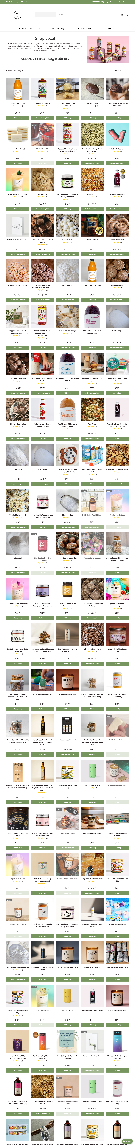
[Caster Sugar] (117, 316)
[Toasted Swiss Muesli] (17, 500)
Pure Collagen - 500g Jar (42, 694)
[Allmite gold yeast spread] (92, 818)
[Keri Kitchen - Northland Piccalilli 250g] (117, 680)
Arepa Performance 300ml (92, 1010)
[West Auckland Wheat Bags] (117, 952)
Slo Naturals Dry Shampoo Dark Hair (42, 1057)
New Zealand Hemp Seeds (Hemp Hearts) (92, 150)
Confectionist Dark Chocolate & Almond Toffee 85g (42, 650)
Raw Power (92, 424)
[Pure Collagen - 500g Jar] (42, 680)
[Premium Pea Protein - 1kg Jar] (92, 364)
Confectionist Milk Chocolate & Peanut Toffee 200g (92, 695)
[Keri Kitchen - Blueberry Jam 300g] (117, 1086)
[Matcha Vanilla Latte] (92, 771)
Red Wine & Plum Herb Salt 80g (18, 1011)
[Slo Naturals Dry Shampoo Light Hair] (117, 1041)
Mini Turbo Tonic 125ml (92, 285)
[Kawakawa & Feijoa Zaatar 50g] (67, 771)
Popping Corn (92, 194)
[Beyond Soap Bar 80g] (17, 134)
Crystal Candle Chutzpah (17, 194)
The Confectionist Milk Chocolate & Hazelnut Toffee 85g (18, 696)
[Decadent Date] (92, 89)
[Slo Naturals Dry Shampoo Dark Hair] (42, 1041)
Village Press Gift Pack (67, 740)
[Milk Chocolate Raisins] (92, 634)
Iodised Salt (17, 558)
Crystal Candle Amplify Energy (117, 605)
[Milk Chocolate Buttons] (17, 409)
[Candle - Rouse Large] (67, 680)
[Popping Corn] (92, 179)
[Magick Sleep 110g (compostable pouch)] (17, 1041)
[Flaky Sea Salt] (67, 500)
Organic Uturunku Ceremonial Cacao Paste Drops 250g (17, 786)
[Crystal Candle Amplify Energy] (117, 589)
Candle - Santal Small (18, 924)
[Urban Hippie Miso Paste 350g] (117, 634)
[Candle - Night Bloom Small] (67, 864)
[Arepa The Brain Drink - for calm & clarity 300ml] (117, 409)
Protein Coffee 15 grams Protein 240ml (67, 650)
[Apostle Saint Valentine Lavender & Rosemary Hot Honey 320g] (42, 316)
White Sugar (42, 469)
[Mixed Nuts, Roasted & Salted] (117, 455)
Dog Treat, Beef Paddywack (92, 879)
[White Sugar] (42, 455)
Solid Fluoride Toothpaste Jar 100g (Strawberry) (43, 516)
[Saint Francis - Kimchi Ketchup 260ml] (42, 409)
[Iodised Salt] (17, 543)
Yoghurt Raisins (68, 240)
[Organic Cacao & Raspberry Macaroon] (117, 89)
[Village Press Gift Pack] (67, 725)
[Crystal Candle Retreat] (117, 909)
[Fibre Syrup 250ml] (67, 818)
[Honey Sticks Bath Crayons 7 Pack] (92, 455)
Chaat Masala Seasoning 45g (92, 1144)
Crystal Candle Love (117, 515)
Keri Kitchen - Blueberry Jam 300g (117, 1102)
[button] (127, 15)
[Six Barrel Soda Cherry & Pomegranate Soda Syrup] (17, 1086)
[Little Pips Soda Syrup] (117, 179)
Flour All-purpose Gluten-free (17, 967)
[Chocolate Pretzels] (117, 225)
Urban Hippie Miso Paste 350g (117, 650)
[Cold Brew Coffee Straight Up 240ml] (42, 952)
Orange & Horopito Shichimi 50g (117, 880)
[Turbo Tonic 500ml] (17, 89)
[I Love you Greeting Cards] (92, 1041)
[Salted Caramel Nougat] (67, 316)
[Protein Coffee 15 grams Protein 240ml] (67, 634)
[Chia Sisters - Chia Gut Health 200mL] (67, 364)
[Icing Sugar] (17, 455)
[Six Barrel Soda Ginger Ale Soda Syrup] (117, 1130)
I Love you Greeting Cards (92, 1056)
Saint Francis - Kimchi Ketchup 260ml (42, 425)
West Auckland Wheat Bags (117, 967)
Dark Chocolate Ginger (17, 378)
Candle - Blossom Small (117, 785)
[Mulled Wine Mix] (42, 134)
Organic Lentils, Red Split (17, 285)
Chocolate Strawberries (67, 558)
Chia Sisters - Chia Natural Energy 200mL (67, 425)
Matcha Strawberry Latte (92, 1101)
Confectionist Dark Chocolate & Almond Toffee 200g (18, 741)
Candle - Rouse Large (67, 694)
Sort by (9, 71)
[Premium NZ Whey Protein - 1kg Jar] (42, 364)
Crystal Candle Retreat (117, 924)
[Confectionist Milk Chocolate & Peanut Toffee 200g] (92, 680)
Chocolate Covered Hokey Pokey (43, 241)
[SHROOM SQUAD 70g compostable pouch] (42, 864)
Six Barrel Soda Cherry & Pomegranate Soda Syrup (17, 1102)
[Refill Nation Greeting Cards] (17, 225)
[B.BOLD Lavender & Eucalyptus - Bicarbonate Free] (42, 589)
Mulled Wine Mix (42, 149)
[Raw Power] (92, 409)
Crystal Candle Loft (17, 879)
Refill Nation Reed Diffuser (92, 515)
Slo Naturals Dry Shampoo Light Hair (117, 1057)
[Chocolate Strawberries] (67, 543)
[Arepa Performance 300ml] (92, 996)
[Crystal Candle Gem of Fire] (17, 589)
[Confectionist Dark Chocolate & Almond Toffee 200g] (17, 725)
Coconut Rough (117, 285)
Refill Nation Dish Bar (117, 740)
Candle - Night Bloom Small (67, 879)
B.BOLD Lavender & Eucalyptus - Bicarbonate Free (42, 606)
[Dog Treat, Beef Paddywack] (92, 864)
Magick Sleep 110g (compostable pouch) (18, 1057)
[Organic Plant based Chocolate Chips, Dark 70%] (42, 270)
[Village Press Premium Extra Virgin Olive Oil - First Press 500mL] (42, 771)
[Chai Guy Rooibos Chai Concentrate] (42, 543)
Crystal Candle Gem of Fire (18, 604)
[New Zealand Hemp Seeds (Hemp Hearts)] (92, 134)
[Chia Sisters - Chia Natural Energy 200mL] (67, 409)
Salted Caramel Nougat (67, 331)
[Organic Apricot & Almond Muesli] (42, 1086)
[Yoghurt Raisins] (67, 225)
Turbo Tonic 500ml (18, 103)
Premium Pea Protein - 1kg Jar (92, 380)
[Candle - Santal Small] (17, 909)
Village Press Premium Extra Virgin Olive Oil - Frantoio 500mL (42, 742)
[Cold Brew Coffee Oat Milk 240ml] (92, 909)
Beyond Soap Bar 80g (17, 149)
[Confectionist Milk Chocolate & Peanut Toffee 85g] (117, 543)
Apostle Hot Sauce (43, 103)
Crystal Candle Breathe (42, 1010)
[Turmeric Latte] (67, 996)
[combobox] (73, 14)
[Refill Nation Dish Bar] (117, 725)
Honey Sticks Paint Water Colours (117, 834)
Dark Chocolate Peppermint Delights (92, 605)
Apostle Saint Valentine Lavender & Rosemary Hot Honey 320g (43, 333)
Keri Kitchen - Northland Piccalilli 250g (117, 695)
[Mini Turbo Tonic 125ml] (92, 270)
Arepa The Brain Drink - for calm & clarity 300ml (117, 425)
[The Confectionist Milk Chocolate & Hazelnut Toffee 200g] (92, 725)
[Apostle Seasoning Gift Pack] (17, 1130)
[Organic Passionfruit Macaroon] (67, 89)
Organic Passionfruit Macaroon (67, 104)
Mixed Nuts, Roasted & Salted (117, 469)
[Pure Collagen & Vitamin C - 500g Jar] (67, 1041)
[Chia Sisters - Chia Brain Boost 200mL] (92, 316)
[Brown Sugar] (42, 179)
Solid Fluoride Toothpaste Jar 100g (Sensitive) (67, 925)
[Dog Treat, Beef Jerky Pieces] (42, 1130)
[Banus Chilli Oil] (92, 225)
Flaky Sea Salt (67, 515)
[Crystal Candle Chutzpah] (17, 179)
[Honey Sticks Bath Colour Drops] (117, 364)
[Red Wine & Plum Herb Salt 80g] (17, 996)
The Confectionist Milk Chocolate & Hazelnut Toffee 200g (92, 742)
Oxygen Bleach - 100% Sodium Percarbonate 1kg (17, 332)
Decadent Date (92, 103)
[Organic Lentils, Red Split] (17, 270)
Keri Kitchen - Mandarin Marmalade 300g (43, 925)
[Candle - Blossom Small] (117, 771)
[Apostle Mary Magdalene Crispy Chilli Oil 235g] (67, 134)
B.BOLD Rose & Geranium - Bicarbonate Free (42, 834)
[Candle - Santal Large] (92, 952)
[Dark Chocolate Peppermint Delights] (92, 589)
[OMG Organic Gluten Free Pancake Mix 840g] (67, 455)
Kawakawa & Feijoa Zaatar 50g (67, 786)
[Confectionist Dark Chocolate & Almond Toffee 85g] (42, 634)
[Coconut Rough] (117, 270)
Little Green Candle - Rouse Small (67, 1102)
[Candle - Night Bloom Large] (67, 952)
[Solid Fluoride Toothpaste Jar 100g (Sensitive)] (67, 909)
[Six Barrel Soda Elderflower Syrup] (67, 1130)
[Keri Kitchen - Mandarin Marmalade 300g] (42, 909)
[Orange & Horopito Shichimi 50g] (117, 864)
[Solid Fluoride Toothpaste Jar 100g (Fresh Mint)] (67, 179)
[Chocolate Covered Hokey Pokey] (42, 225)
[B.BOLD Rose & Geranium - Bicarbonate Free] (42, 818)
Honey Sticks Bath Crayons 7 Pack (92, 470)
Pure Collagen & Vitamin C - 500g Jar (67, 1057)
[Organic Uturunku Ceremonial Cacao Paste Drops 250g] (17, 771)
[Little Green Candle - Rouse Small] (67, 1086)
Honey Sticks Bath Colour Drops (117, 380)
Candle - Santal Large (92, 967)
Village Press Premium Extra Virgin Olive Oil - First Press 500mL (42, 787)
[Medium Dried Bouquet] (92, 543)
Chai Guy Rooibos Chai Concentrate (42, 559)
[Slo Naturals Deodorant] (117, 134)
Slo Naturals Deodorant (117, 149)
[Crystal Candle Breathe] (42, 996)
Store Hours (122, 2)
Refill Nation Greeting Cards (17, 240)
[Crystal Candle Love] (117, 500)
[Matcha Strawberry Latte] (92, 1086)
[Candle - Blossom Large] (117, 996)
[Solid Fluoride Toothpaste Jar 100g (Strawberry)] (42, 500)
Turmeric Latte (67, 1010)
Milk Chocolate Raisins (92, 649)
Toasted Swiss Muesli (17, 515)
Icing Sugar (18, 469)
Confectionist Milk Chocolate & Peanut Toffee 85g (117, 559)
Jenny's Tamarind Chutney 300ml (18, 834)
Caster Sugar (117, 331)
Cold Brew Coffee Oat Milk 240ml (92, 925)
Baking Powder (67, 285)
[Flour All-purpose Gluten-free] (17, 952)
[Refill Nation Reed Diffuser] (92, 500)
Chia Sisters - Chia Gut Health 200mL (67, 380)
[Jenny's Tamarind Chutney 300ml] (17, 818)
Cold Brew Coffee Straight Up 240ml (42, 968)
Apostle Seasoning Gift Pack (17, 1144)
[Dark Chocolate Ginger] (17, 364)
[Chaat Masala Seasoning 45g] (92, 1130)
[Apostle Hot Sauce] (42, 89)
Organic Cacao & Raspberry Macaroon (117, 104)
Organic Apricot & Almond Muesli (42, 1102)
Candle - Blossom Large (117, 1010)
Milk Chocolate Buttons (18, 424)
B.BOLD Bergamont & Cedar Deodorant (17, 650)
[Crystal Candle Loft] (17, 864)
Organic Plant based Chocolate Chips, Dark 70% (42, 286)
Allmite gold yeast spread (92, 833)
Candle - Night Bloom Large (67, 967)
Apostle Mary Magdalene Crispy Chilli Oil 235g (67, 150)
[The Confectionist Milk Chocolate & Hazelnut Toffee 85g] (17, 680)
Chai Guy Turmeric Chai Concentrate (67, 605)
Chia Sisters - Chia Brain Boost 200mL (92, 332)
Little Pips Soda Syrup (117, 194)
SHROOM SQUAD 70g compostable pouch (42, 880)
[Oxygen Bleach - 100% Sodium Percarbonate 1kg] (17, 316)
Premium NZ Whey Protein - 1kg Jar (42, 380)
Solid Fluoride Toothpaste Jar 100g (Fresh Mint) (67, 195)
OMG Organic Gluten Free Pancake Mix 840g (67, 470)
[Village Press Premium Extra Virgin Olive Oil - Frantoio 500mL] (42, 725)
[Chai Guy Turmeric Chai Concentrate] (67, 589)
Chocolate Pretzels (117, 240)
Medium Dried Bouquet (92, 558)
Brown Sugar (43, 194)
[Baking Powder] (67, 270)
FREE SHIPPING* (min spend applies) (104, 2)
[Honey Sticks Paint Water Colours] (117, 818)
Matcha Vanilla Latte (92, 785)
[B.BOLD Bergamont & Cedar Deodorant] (17, 634)
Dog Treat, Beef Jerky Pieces (43, 1144)
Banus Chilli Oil (92, 240)
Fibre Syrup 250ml (67, 833)
